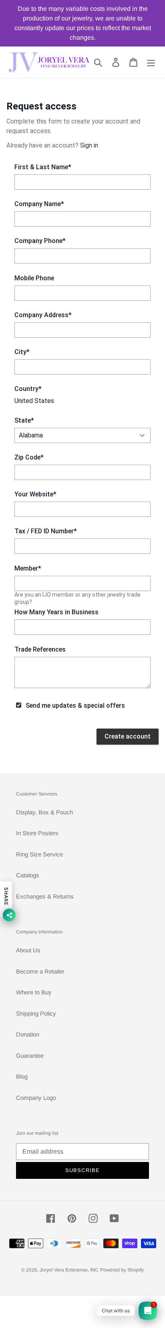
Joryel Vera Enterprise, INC (69, 1270)
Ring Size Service (39, 854)
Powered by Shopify (122, 1270)
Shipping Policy (36, 1013)
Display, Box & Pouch (44, 812)
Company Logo (36, 1097)
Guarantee (30, 1055)
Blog (22, 1076)
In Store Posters (37, 833)
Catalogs (27, 875)
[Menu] (151, 62)
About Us (28, 950)
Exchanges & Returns (45, 896)
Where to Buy (34, 992)
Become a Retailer (40, 971)
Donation (27, 1034)
